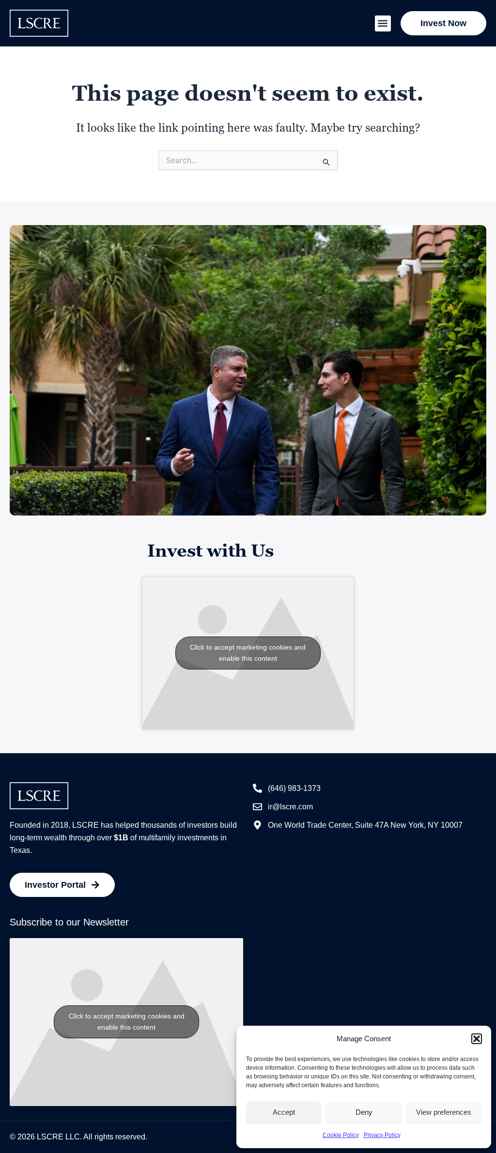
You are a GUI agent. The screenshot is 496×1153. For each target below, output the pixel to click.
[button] (476, 1039)
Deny (364, 1112)
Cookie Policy (341, 1135)
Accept (284, 1112)
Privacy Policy (382, 1135)
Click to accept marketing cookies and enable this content (248, 652)
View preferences (443, 1112)
